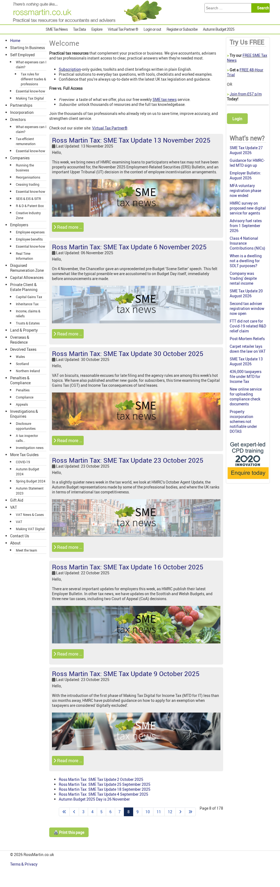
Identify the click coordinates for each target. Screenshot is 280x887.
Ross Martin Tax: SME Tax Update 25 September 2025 (104, 784)
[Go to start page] (64, 811)
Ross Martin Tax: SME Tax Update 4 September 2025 (103, 794)
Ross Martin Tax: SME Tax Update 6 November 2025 (129, 246)
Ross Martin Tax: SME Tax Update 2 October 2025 (101, 779)
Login (237, 118)
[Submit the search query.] (262, 8)
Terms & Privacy (24, 864)
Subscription (70, 69)
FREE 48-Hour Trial (245, 72)
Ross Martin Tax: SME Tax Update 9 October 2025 (126, 673)
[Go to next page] (180, 811)
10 (147, 811)
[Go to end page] (190, 811)
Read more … (69, 227)
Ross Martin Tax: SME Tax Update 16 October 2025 (127, 567)
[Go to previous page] (74, 811)
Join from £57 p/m (246, 94)
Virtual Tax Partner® (109, 128)
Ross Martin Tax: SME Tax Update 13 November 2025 (131, 140)
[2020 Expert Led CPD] (248, 479)
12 (170, 811)
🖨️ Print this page (69, 832)
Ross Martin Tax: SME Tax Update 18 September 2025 (104, 789)
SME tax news (165, 99)
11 (159, 811)
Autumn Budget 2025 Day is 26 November (94, 799)
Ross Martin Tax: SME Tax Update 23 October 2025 (127, 460)
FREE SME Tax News (247, 58)
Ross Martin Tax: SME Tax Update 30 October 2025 (127, 353)
